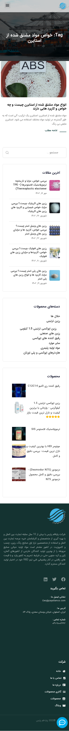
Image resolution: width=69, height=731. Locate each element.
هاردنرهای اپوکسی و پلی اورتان (41, 353)
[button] (7, 5)
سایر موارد (54, 343)
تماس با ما (56, 678)
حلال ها (55, 316)
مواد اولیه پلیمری (50, 348)
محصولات (55, 698)
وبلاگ (58, 705)
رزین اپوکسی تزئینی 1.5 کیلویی (38, 328)
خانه (58, 671)
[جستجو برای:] (34, 152)
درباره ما (57, 685)
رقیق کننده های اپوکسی (46, 338)
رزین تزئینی (53, 321)
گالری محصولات (53, 691)
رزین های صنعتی (50, 333)
